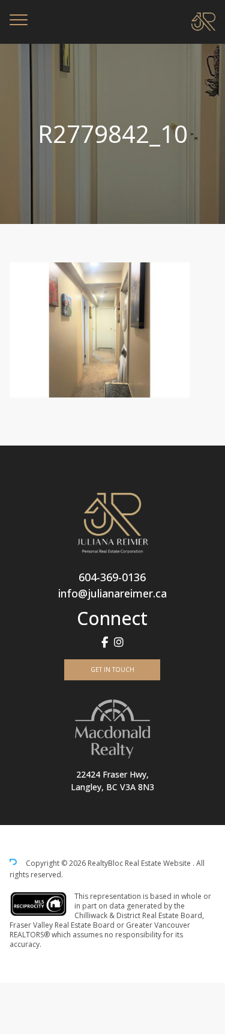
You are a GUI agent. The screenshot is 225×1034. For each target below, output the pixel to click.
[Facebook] (104, 642)
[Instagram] (119, 642)
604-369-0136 (112, 577)
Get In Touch (112, 669)
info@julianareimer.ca (112, 593)
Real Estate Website (159, 864)
